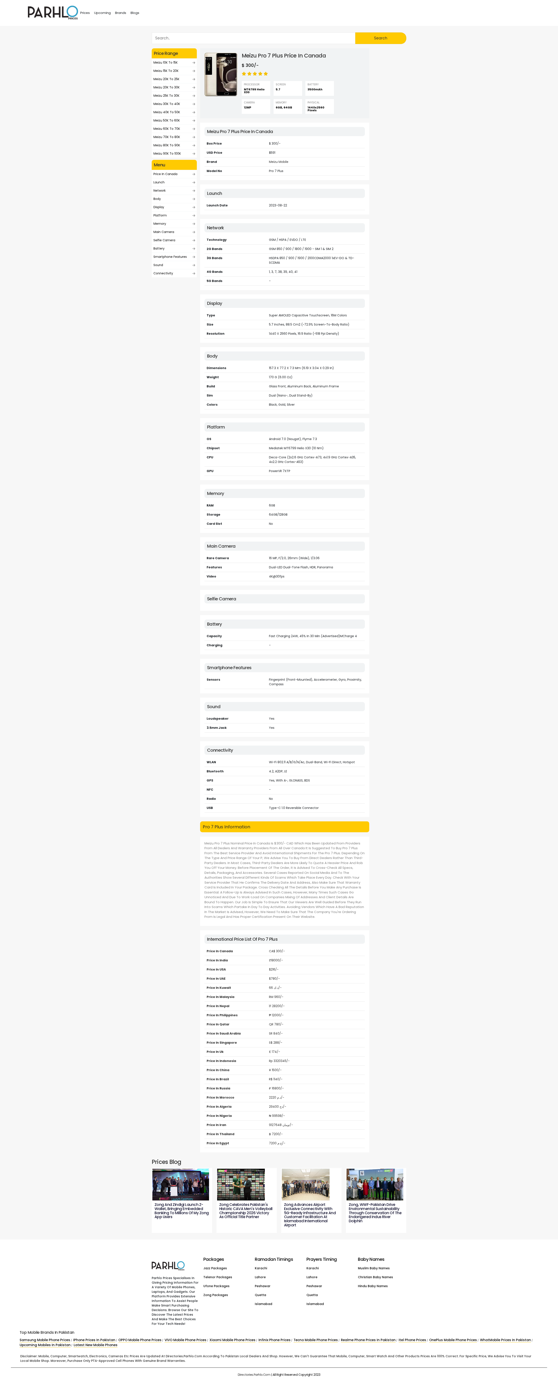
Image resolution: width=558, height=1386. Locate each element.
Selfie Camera (164, 240)
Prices (85, 12)
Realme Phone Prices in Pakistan (368, 1340)
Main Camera (163, 232)
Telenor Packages (217, 1277)
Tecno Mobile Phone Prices (316, 1340)
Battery (159, 248)
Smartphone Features (170, 257)
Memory (159, 223)
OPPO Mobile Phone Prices (140, 1340)
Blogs (135, 12)
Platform (160, 215)
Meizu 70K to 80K (166, 137)
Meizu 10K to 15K (165, 62)
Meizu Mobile (278, 162)
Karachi (261, 1268)
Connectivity (163, 273)
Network (159, 190)
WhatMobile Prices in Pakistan (505, 1340)
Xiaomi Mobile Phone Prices (232, 1340)
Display (158, 207)
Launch (159, 182)
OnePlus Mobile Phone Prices (453, 1340)
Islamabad (263, 1304)
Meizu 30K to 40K (166, 104)
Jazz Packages (215, 1268)
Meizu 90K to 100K (167, 153)
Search (380, 38)
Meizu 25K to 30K (166, 95)
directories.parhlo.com (254, 1374)
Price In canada (165, 174)
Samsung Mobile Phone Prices (45, 1340)
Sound (158, 265)
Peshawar (262, 1286)
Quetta (260, 1295)
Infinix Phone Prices (275, 1340)
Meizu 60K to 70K (166, 129)
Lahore (260, 1277)
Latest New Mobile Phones (95, 1345)
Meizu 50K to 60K (166, 120)
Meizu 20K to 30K (166, 87)
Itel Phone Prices (412, 1340)
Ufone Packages (216, 1286)
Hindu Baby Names (373, 1286)
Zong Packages (215, 1295)
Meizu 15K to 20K (166, 71)
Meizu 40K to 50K (166, 112)
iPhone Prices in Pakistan (94, 1340)
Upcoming (102, 12)
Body (157, 199)
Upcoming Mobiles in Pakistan (45, 1345)
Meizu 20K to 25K (166, 79)
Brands (120, 12)
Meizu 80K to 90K (166, 145)
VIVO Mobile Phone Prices (185, 1340)
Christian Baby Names (375, 1277)
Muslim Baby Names (374, 1268)
